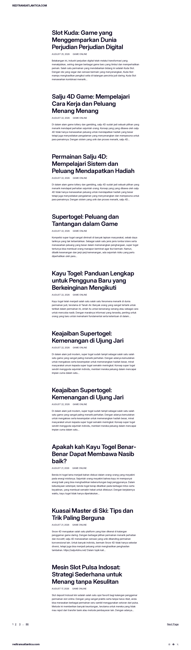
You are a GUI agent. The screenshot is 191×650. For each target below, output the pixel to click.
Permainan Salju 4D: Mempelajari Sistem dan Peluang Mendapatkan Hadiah (93, 163)
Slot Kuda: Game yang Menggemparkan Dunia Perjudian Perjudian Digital (87, 39)
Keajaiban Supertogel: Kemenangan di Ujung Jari (87, 337)
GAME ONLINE (80, 54)
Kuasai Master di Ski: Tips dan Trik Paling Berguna (92, 514)
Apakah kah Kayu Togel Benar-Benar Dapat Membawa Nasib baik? (94, 454)
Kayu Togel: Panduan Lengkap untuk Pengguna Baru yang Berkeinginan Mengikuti (93, 280)
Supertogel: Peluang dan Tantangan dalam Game (85, 220)
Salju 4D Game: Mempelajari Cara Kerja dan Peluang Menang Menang (91, 103)
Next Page (173, 624)
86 (27, 624)
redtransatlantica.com (29, 5)
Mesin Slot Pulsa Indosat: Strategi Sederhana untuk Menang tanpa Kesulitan (87, 574)
